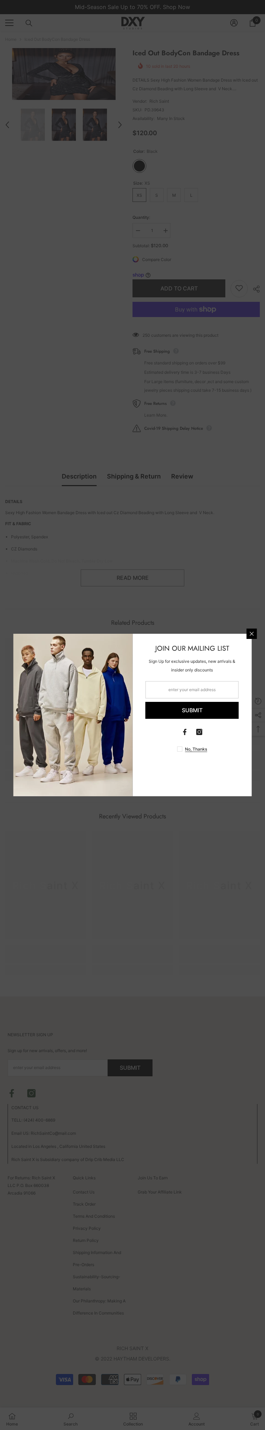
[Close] (252, 634)
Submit (192, 710)
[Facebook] (185, 732)
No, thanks (196, 749)
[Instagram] (199, 732)
